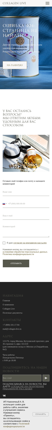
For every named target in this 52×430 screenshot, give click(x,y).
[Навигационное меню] (47, 3)
